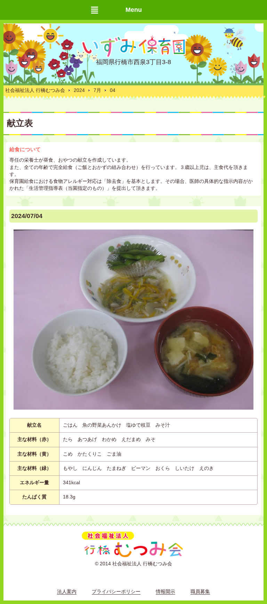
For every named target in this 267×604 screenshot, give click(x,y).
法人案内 (66, 591)
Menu (134, 9)
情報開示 (165, 591)
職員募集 (200, 591)
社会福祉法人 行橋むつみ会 (35, 90)
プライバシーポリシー (116, 591)
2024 (79, 90)
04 (112, 90)
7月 (97, 90)
